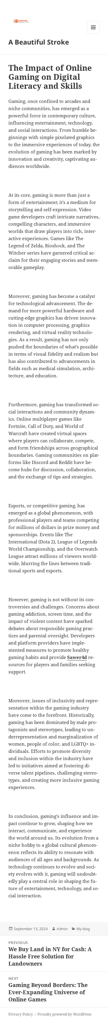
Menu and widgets (93, 33)
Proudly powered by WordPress (64, 1014)
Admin (62, 928)
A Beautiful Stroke (38, 41)
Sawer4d (77, 657)
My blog (83, 928)
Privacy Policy (20, 1014)
